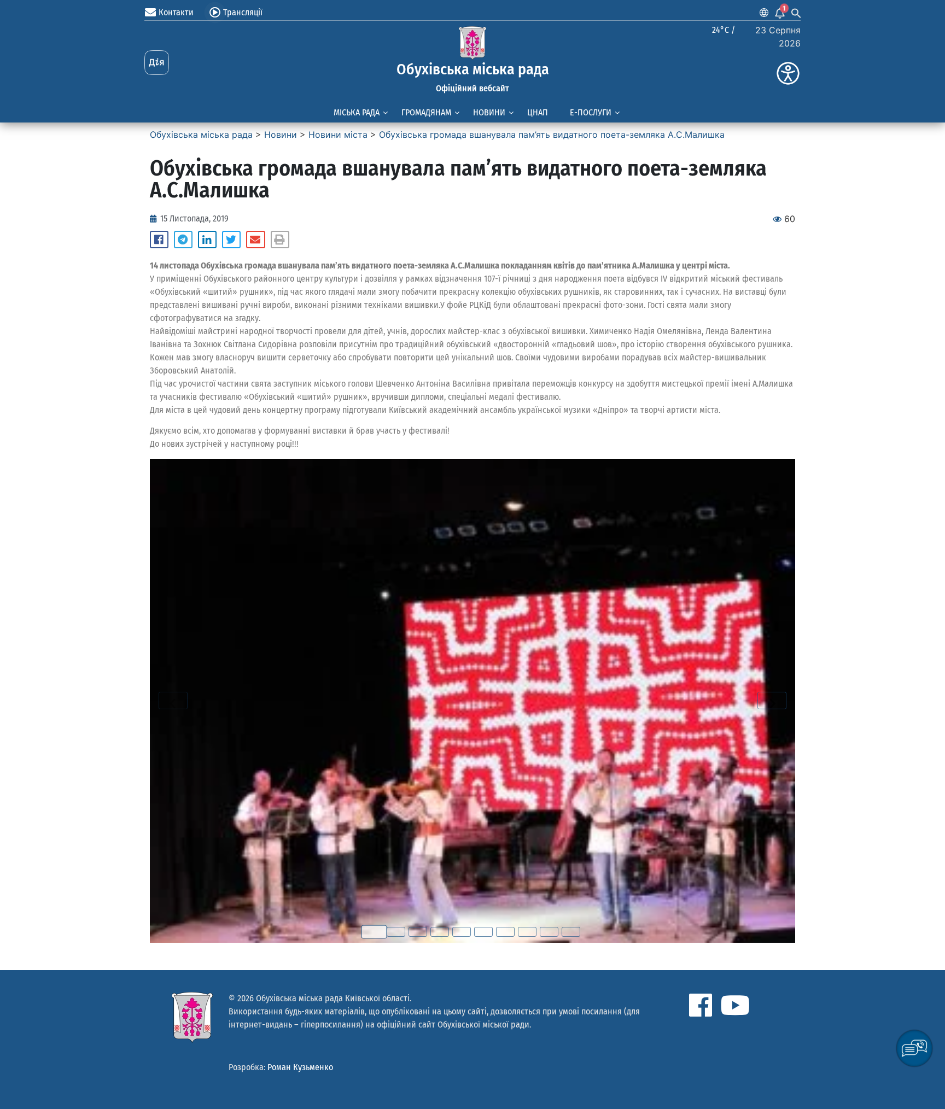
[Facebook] (700, 1005)
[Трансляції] (214, 12)
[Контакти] (150, 12)
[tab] (374, 931)
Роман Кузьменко (300, 1067)
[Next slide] (771, 700)
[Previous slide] (173, 700)
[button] (159, 239)
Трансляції (242, 12)
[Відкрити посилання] (472, 701)
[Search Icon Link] (796, 12)
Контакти (176, 12)
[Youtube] (735, 1005)
